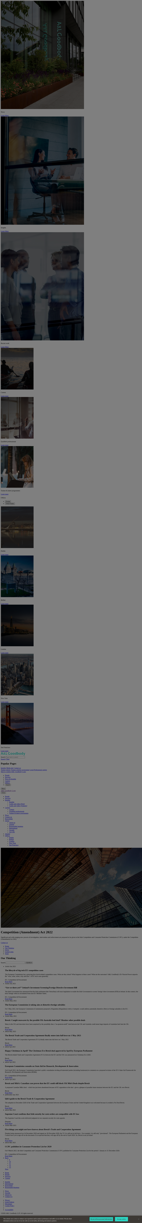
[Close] (138, 1219)
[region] (71, 1219)
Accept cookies (121, 1219)
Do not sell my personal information (101, 1219)
